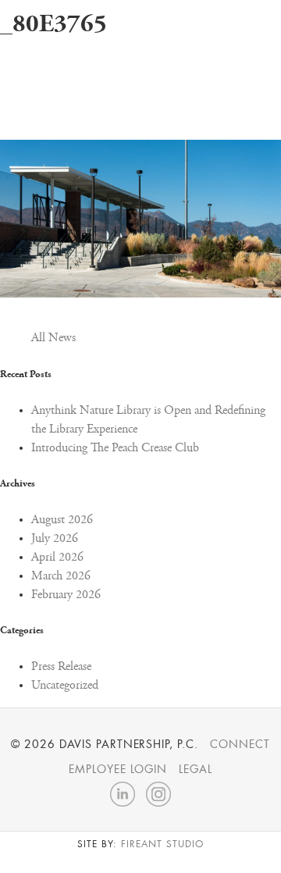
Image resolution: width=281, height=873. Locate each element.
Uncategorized (64, 685)
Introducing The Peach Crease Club (115, 448)
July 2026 (54, 539)
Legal (195, 769)
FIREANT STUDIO (162, 844)
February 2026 (66, 595)
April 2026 (57, 557)
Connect (240, 744)
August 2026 (62, 520)
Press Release (61, 667)
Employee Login (118, 769)
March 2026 (61, 576)
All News (53, 338)
